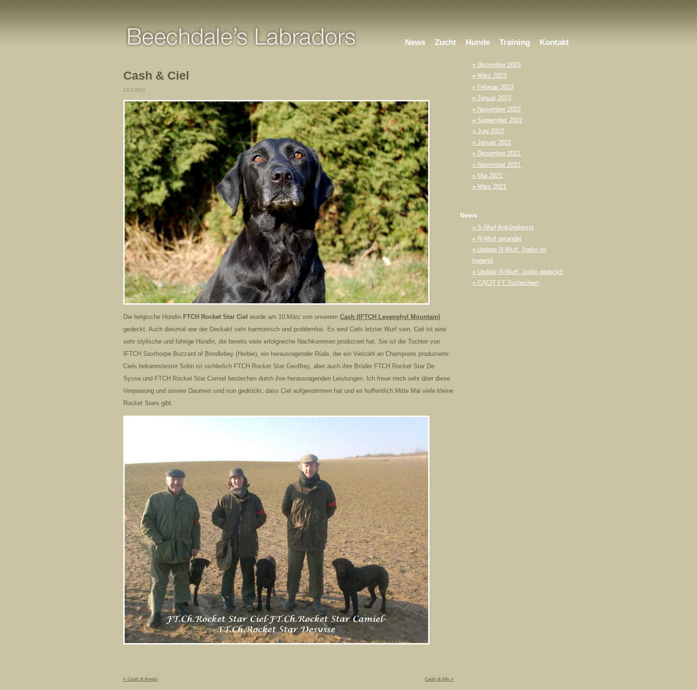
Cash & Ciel (156, 75)
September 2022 (500, 120)
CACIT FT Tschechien (508, 282)
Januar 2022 (494, 142)
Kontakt (554, 42)
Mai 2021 (490, 175)
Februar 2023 (495, 87)
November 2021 (499, 164)
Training (514, 42)
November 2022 (499, 109)
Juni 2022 (490, 131)
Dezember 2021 (499, 153)
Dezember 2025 (499, 64)
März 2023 (491, 75)
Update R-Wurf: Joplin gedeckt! (520, 271)
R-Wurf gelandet (499, 238)
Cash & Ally (439, 678)
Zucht (445, 42)
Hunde (478, 42)
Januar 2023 (494, 97)
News (415, 42)
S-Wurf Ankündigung (505, 227)
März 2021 (491, 186)
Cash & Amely (140, 678)
